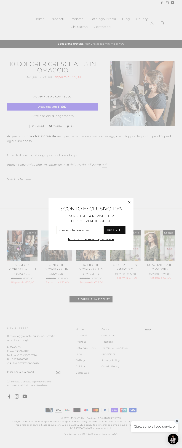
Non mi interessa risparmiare (91, 239)
